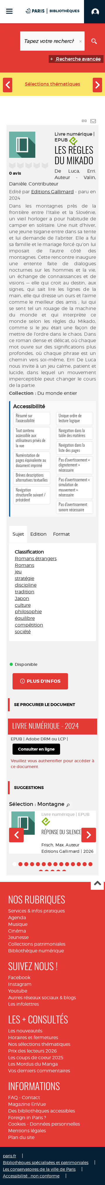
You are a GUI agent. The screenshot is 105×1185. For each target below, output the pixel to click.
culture (23, 605)
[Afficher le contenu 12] (79, 864)
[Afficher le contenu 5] (38, 864)
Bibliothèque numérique (36, 951)
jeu (18, 571)
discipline (25, 585)
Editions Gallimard (52, 191)
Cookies (17, 1124)
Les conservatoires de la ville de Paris (39, 1169)
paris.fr (9, 1155)
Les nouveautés (25, 1031)
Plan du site (21, 1137)
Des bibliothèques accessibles (41, 1111)
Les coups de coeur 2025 (35, 1057)
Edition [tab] (38, 534)
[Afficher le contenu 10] (67, 864)
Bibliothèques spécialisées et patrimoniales (45, 1162)
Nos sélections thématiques (39, 1044)
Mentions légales (27, 1130)
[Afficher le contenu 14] (90, 864)
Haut (97, 883)
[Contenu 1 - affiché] (15, 864)
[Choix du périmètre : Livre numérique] (10, 41)
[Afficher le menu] (9, 11)
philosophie (28, 611)
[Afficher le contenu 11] (73, 864)
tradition (24, 592)
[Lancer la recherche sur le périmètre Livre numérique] (94, 41)
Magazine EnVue (27, 1104)
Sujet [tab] (18, 534)
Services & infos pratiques (36, 911)
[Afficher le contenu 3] (26, 864)
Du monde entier (57, 393)
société (23, 631)
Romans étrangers (36, 558)
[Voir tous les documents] (68, 805)
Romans (24, 565)
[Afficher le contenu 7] (50, 864)
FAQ (13, 1097)
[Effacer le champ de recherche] (81, 41)
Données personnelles (55, 1124)
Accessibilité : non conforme (31, 1175)
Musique (17, 924)
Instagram (20, 984)
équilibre (25, 618)
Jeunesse (18, 937)
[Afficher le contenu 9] (61, 864)
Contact (31, 1097)
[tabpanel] (52, 592)
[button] (16, 835)
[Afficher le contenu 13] (85, 864)
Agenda (17, 917)
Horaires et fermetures (33, 1037)
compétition (29, 625)
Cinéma (17, 931)
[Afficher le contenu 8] (55, 864)
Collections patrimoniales (36, 944)
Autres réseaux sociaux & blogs (42, 997)
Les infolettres (23, 1004)
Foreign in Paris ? (27, 1117)
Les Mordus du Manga (33, 1064)
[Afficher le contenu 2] (20, 864)
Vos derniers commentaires (39, 1070)
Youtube (17, 991)
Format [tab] (61, 534)
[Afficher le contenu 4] (32, 864)
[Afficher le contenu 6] (44, 864)
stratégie (24, 578)
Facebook (19, 977)
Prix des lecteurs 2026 (32, 1051)
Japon (22, 598)
